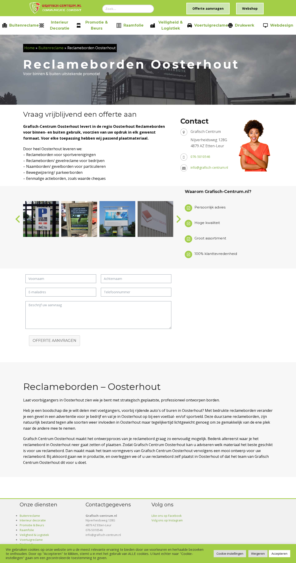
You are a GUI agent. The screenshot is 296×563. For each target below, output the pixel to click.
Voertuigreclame (211, 25)
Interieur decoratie (59, 25)
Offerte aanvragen (54, 340)
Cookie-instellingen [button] (229, 553)
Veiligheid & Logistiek (170, 25)
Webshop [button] (250, 8)
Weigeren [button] (258, 553)
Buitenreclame (24, 25)
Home (29, 47)
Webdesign (281, 25)
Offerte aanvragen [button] (208, 8)
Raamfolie (133, 25)
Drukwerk (244, 25)
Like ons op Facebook (166, 516)
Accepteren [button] (279, 553)
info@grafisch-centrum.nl (209, 167)
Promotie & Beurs (96, 25)
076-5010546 (200, 156)
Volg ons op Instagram (167, 520)
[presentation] (17, 219)
